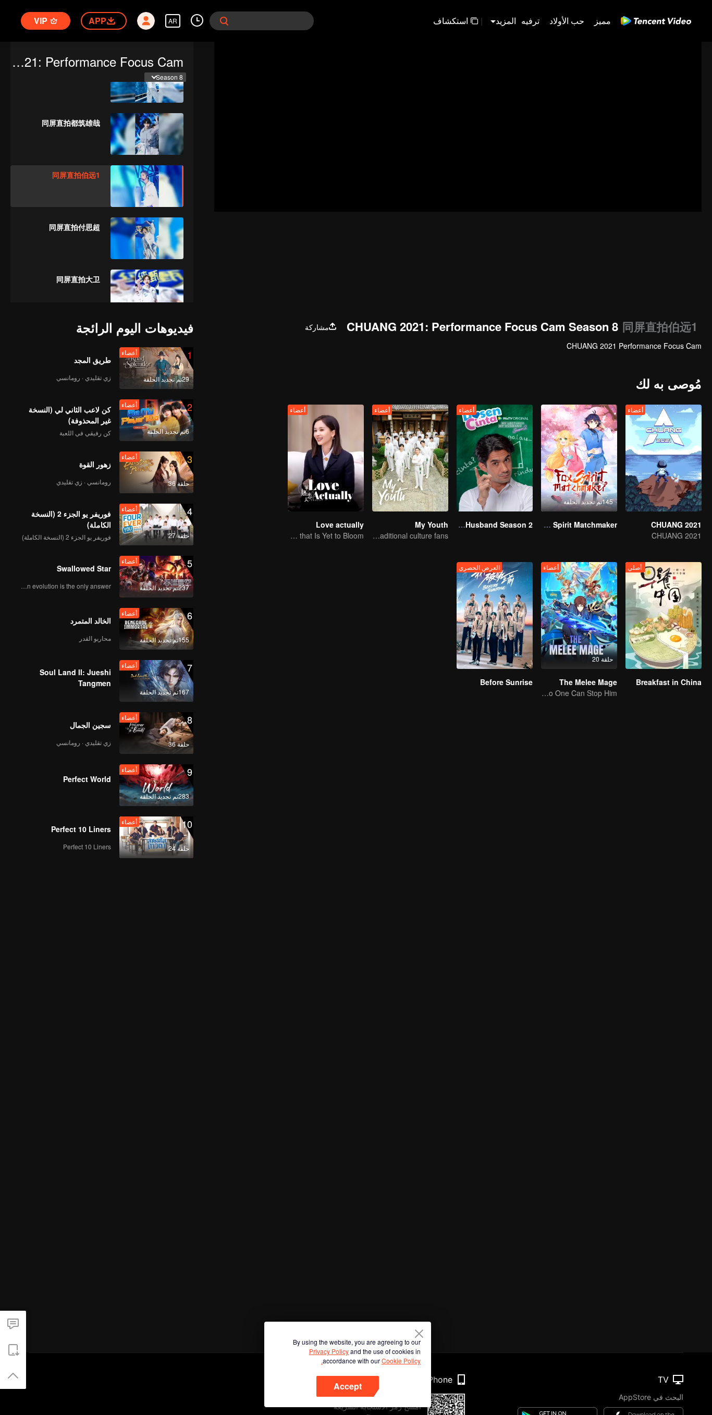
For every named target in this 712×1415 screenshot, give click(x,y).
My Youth (431, 524)
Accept (348, 1386)
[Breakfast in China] (663, 615)
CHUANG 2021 (676, 524)
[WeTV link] (656, 21)
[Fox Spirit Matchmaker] (579, 458)
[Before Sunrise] (495, 615)
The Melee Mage (588, 682)
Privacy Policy (329, 1351)
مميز (602, 21)
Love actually (340, 524)
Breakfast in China (669, 682)
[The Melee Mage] (579, 615)
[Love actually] (326, 458)
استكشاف (450, 21)
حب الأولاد (566, 21)
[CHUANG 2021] (663, 458)
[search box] (224, 21)
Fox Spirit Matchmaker (577, 524)
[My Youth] (410, 458)
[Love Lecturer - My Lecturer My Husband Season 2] (495, 458)
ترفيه (530, 21)
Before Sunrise (506, 682)
